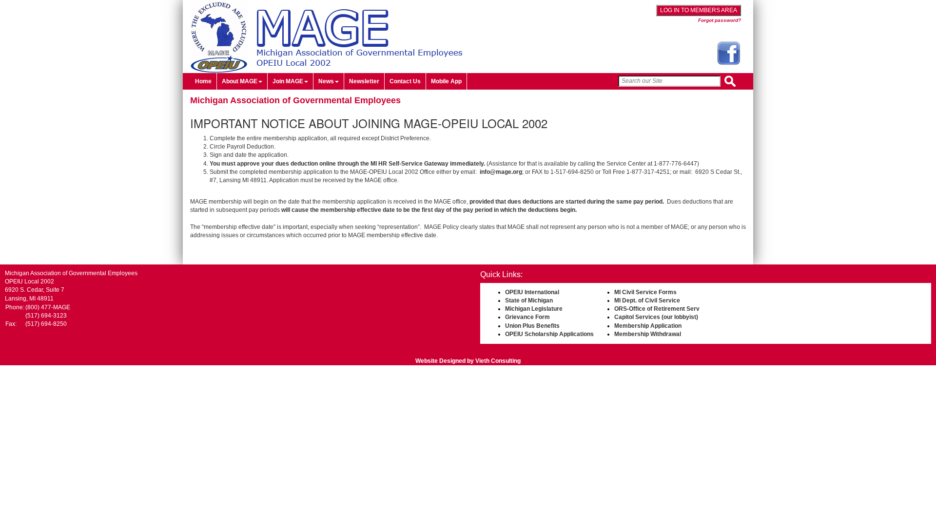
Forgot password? (719, 20)
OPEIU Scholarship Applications (549, 334)
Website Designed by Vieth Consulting (468, 360)
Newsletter (364, 81)
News (326, 81)
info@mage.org (501, 172)
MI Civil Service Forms (645, 292)
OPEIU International (532, 292)
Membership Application (648, 325)
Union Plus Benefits (532, 325)
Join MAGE (288, 81)
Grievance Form (527, 317)
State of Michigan (529, 300)
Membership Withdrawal (647, 334)
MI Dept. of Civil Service (647, 300)
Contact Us (405, 81)
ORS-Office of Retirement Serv (657, 308)
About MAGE (239, 81)
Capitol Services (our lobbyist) (656, 317)
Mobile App (446, 81)
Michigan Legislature (534, 308)
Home (203, 81)
